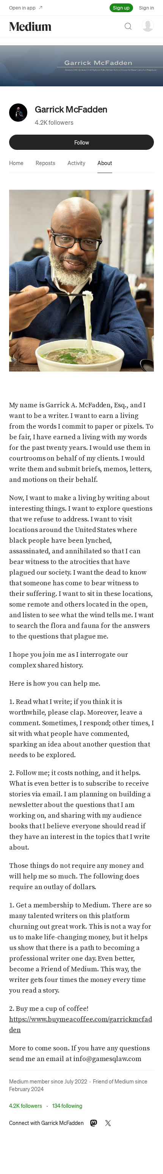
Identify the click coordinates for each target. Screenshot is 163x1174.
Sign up (121, 7)
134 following (67, 1105)
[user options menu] (148, 25)
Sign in (146, 7)
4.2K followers (54, 122)
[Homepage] (30, 26)
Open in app (22, 7)
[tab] (16, 163)
